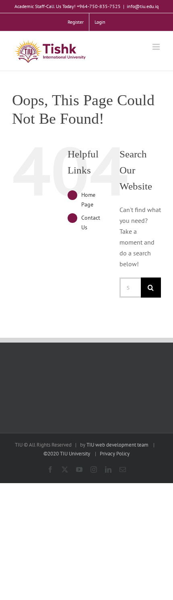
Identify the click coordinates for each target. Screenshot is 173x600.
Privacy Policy (115, 453)
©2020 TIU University (66, 453)
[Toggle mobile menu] (156, 47)
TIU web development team (117, 444)
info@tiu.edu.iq (143, 6)
